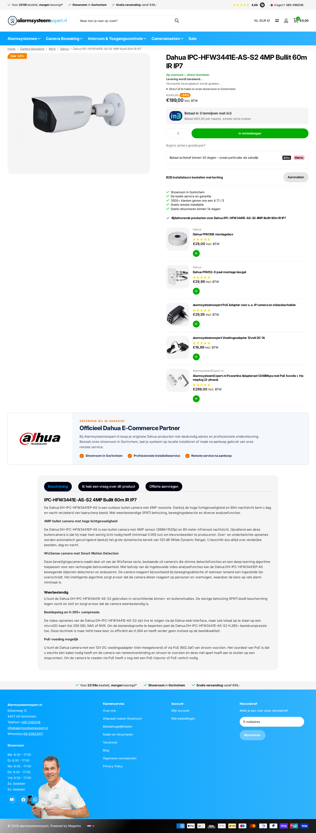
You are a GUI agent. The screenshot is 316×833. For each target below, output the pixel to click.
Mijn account (180, 710)
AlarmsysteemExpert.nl (208, 370)
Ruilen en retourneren (118, 734)
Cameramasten (166, 38)
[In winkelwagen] (196, 253)
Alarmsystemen (22, 38)
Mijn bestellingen (183, 718)
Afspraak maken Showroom (122, 718)
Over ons (109, 710)
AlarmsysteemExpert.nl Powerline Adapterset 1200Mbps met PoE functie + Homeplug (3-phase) (249, 378)
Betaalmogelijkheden (117, 726)
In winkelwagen (250, 133)
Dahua (64, 48)
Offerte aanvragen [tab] (163, 486)
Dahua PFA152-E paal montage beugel (219, 272)
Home (11, 48)
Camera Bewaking (62, 38)
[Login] (286, 21)
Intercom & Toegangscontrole (115, 38)
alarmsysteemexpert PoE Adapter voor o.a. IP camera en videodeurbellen (244, 305)
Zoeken (177, 20)
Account (177, 703)
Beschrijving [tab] (58, 486)
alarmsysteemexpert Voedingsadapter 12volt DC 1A (229, 338)
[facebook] (23, 800)
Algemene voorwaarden (120, 758)
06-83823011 (33, 734)
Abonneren (252, 735)
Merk (52, 48)
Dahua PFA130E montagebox (213, 234)
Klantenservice (113, 703)
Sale (193, 38)
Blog (106, 750)
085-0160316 (294, 5)
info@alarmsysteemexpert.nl (28, 728)
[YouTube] (12, 800)
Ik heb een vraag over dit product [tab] (108, 486)
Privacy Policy (113, 766)
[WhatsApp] (35, 800)
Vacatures (110, 742)
